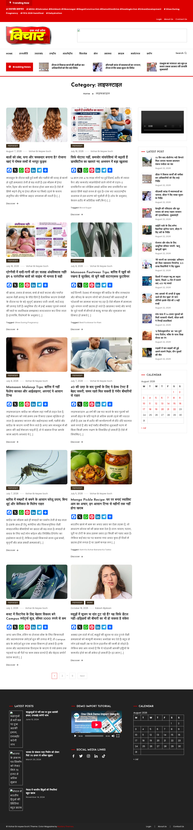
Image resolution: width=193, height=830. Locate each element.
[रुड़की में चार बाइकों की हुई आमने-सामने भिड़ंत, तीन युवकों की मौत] (147, 352)
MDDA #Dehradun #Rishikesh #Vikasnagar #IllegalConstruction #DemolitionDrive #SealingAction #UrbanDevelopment (94, 9)
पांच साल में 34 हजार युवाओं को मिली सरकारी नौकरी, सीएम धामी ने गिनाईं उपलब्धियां (169, 317)
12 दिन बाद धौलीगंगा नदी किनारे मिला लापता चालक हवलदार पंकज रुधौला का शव (169, 161)
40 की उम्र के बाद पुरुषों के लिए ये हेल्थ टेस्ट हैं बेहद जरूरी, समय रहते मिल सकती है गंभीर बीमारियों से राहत (101, 391)
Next (82, 675)
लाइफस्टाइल (13, 146)
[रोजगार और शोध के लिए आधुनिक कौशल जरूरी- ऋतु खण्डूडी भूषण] (147, 247)
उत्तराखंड (39, 53)
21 (168, 409)
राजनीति (23, 53)
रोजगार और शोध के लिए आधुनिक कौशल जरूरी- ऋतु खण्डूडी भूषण (167, 246)
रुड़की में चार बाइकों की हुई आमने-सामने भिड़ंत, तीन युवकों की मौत (168, 351)
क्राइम (121, 53)
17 (144, 409)
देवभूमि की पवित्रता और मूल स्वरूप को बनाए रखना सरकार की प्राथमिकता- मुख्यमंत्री (167, 66)
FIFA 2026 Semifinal (33, 13)
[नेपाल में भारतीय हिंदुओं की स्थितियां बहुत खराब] (16, 799)
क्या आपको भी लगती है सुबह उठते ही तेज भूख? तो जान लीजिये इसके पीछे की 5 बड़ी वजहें (167, 299)
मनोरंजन (135, 53)
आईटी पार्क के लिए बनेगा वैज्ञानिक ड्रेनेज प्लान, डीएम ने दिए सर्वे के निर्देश (168, 229)
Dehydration (55, 13)
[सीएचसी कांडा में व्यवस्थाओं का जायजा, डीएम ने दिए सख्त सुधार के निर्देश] (147, 196)
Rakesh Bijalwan (103, 608)
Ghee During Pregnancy (26, 322)
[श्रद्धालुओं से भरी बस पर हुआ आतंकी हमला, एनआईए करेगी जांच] (16, 729)
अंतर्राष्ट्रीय (68, 53)
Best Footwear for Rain (90, 322)
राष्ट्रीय (52, 53)
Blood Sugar (85, 207)
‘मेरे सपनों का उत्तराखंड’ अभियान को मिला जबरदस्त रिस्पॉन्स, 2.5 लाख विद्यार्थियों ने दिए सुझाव (169, 263)
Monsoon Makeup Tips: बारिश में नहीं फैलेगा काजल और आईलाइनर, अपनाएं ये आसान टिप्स (34, 391)
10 (144, 403)
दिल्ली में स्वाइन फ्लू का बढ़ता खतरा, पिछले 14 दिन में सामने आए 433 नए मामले (168, 280)
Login (159, 19)
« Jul (143, 427)
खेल (96, 53)
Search (180, 53)
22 (174, 409)
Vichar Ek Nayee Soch (40, 151)
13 (162, 403)
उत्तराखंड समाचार (16, 9)
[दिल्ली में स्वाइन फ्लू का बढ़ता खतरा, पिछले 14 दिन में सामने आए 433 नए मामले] (147, 281)
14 (168, 403)
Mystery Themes (65, 826)
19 (156, 409)
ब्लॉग (149, 53)
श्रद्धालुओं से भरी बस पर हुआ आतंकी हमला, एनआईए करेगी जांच (42, 714)
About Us (168, 19)
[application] (96, 725)
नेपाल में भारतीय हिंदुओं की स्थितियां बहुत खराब (41, 791)
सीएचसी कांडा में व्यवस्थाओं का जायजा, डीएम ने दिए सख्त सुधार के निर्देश (114, 67)
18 (150, 409)
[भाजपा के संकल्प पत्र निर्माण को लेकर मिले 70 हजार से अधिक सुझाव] (16, 768)
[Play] (75, 735)
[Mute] (113, 735)
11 (150, 403)
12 (156, 403)
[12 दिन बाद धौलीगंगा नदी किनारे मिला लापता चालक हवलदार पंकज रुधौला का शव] (147, 162)
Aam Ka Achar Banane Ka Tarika (95, 549)
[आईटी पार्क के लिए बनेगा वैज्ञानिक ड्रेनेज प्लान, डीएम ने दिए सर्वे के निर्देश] (147, 230)
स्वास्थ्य (107, 53)
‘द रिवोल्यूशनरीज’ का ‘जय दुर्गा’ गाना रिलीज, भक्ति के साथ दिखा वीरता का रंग (169, 334)
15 (174, 403)
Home (9, 53)
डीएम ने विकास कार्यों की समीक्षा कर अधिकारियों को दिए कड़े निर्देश (58, 67)
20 (162, 409)
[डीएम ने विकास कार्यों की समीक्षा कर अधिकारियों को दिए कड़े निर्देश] (147, 179)
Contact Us (181, 19)
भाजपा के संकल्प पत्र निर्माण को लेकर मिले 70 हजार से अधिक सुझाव (42, 754)
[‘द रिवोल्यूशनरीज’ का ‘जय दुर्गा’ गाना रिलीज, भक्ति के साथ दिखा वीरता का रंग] (147, 335)
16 (180, 403)
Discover (11, 203)
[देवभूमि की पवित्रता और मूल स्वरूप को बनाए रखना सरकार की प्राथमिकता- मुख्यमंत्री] (147, 213)
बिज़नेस (83, 53)
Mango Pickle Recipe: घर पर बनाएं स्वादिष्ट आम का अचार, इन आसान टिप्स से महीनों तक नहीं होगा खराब (101, 504)
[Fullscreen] (117, 735)
